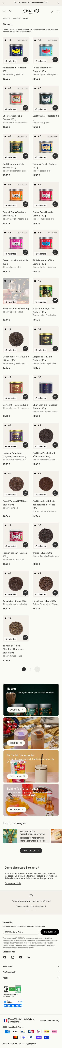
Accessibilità (31, 1043)
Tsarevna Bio (16, 308)
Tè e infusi (16, 18)
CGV (19, 1043)
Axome (20, 1027)
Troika (42, 552)
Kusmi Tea (6, 18)
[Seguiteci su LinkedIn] (29, 957)
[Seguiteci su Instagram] (12, 957)
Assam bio (14, 600)
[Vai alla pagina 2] (37, 669)
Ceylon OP (15, 404)
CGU (23, 1043)
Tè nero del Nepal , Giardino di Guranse (13, 649)
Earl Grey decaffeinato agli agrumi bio (44, 504)
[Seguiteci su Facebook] (4, 957)
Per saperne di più (13, 883)
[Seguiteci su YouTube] (20, 957)
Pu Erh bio (44, 600)
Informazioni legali (10, 1043)
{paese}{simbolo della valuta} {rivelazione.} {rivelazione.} (31, 1020)
